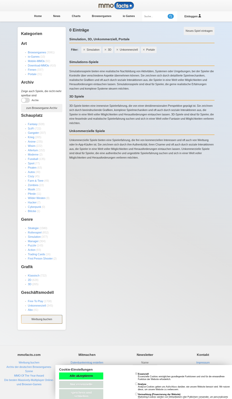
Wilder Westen (37, 198)
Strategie (33, 228)
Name (145, 362)
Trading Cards (36, 254)
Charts (76, 16)
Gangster (33, 132)
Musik (31, 189)
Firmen (32, 69)
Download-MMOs (38, 65)
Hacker (32, 202)
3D (29, 284)
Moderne (33, 154)
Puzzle (32, 245)
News (56, 16)
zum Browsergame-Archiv (41, 108)
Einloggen (191, 16)
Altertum (33, 150)
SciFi (31, 128)
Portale (32, 74)
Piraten (32, 167)
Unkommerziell (37, 305)
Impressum (203, 362)
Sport (31, 163)
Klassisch (34, 275)
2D (29, 280)
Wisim (31, 145)
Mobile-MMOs (36, 61)
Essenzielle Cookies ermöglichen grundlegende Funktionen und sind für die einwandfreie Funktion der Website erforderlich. (181, 376)
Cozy (31, 176)
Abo (30, 309)
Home (38, 16)
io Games (129, 16)
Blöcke (32, 211)
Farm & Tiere (35, 180)
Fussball (33, 159)
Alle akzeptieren (81, 376)
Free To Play (35, 301)
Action (31, 249)
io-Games (34, 56)
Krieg (31, 137)
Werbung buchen (41, 319)
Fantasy (33, 124)
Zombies (33, 185)
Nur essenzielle (81, 384)
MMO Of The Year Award (29, 375)
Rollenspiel (35, 232)
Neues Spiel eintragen (199, 30)
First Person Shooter (40, 258)
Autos (31, 172)
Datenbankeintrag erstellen (87, 362)
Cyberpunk (34, 206)
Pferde (32, 193)
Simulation (34, 236)
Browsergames (101, 16)
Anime (32, 141)
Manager (33, 241)
